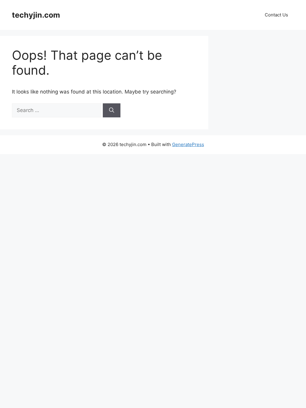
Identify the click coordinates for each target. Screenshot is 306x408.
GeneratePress (188, 144)
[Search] (111, 110)
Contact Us (276, 15)
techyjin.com (36, 14)
